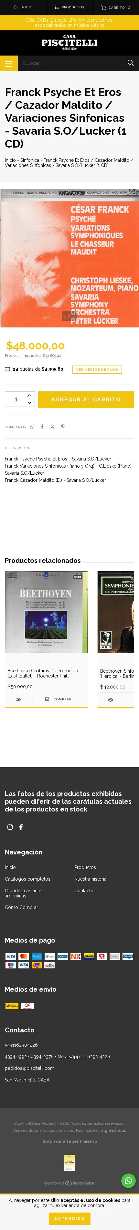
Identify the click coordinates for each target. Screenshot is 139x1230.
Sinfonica (29, 160)
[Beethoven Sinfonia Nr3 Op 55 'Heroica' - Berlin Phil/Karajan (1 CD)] (111, 700)
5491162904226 (21, 1045)
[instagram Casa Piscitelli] (10, 827)
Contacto (83, 890)
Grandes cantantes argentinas (24, 893)
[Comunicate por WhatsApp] (128, 1180)
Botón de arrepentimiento (69, 1141)
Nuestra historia (90, 879)
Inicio (10, 160)
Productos (85, 867)
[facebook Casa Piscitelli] (21, 827)
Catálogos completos (27, 879)
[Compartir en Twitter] (52, 426)
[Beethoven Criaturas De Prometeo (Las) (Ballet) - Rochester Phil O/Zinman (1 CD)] (19, 699)
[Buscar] (130, 62)
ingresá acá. (113, 1130)
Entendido (69, 1218)
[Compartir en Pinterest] (63, 426)
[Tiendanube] (69, 1184)
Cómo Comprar (21, 907)
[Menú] (9, 63)
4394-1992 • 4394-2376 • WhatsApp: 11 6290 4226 (57, 1056)
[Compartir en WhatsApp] (32, 426)
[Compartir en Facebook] (42, 426)
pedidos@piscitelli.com (29, 1068)
